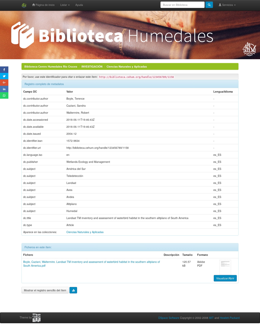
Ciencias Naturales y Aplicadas (127, 66)
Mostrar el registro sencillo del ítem (45, 290)
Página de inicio (45, 5)
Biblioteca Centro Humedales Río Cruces (50, 66)
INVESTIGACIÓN (91, 66)
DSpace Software (168, 318)
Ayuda (79, 5)
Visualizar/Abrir (225, 278)
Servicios (227, 5)
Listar (64, 5)
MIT (211, 318)
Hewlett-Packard (230, 318)
